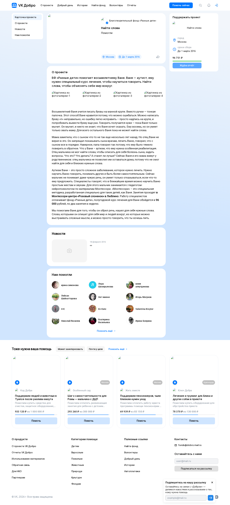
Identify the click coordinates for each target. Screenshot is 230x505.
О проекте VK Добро (24, 446)
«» (91, 245)
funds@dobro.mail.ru (190, 445)
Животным (77, 465)
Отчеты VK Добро (22, 452)
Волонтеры (131, 452)
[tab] (70, 349)
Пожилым (76, 459)
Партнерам (18, 477)
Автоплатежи (132, 471)
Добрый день (132, 459)
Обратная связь (21, 465)
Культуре (76, 477)
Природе (76, 471)
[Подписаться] (210, 498)
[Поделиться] (158, 57)
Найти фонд (131, 446)
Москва (110, 56)
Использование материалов (28, 459)
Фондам (76, 484)
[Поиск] (201, 5)
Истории (129, 465)
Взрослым (77, 452)
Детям (75, 446)
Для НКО (17, 471)
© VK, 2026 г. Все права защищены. (32, 496)
